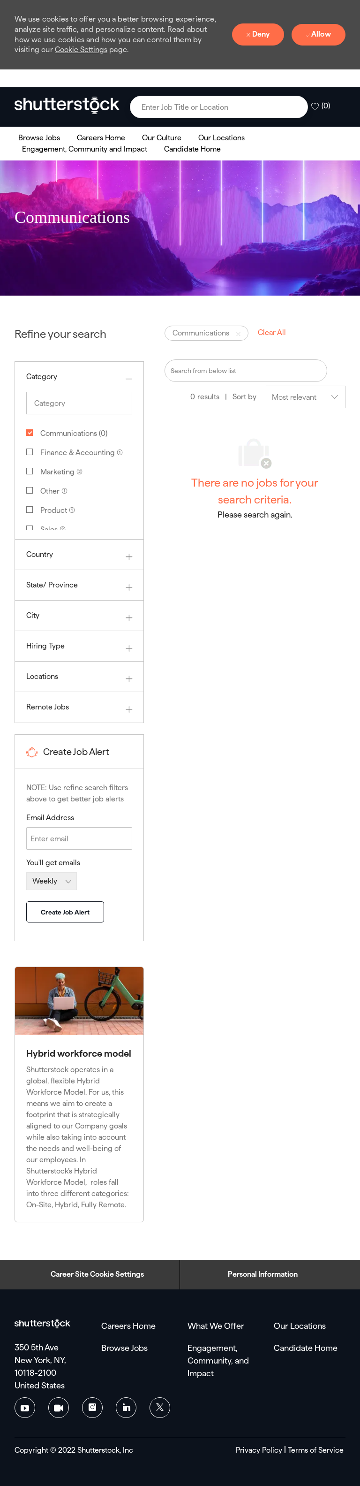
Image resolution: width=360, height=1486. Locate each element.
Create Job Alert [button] (65, 912)
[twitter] (160, 1407)
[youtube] (25, 1407)
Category (41, 376)
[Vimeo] (58, 1407)
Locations (42, 676)
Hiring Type (45, 645)
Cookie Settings (81, 49)
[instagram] (92, 1407)
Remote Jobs (47, 706)
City (32, 615)
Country (39, 554)
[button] (298, 107)
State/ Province (52, 584)
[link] (67, 105)
